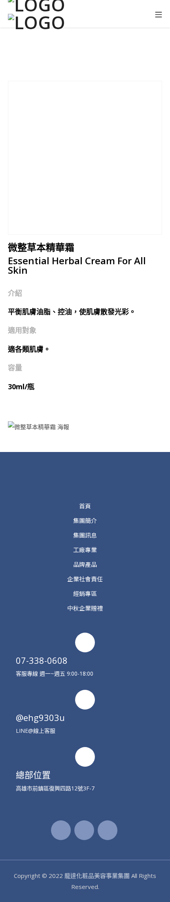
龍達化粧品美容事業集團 (97, 876)
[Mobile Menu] (158, 13)
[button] (85, 54)
